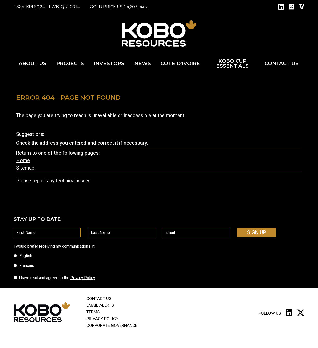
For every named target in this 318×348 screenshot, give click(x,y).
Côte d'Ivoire (180, 63)
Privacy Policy (82, 277)
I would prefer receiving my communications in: (54, 246)
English (25, 255)
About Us (32, 63)
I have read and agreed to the (57, 277)
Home (23, 160)
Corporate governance (111, 325)
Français (26, 265)
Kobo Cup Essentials (232, 63)
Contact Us (282, 63)
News (142, 63)
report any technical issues (61, 181)
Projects (70, 63)
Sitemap (25, 168)
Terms (93, 311)
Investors (109, 63)
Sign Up (256, 232)
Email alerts (100, 305)
